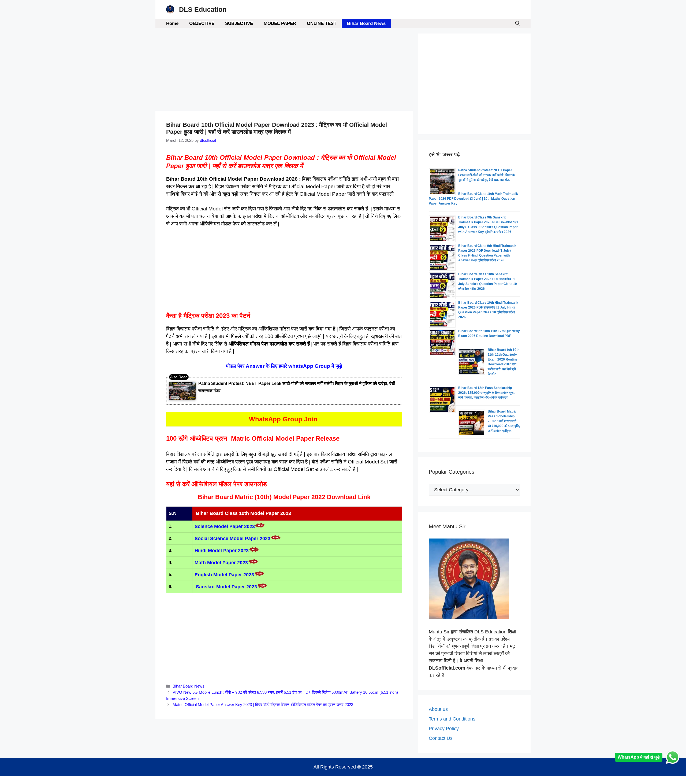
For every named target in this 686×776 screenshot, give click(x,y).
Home (172, 23)
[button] (517, 23)
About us (438, 709)
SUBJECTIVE (239, 23)
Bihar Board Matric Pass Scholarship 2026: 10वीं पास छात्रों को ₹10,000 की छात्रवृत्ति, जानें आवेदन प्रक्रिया (504, 421)
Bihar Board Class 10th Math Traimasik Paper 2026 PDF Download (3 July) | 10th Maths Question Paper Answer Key (473, 198)
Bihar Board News (366, 23)
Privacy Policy (444, 728)
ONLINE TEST (321, 23)
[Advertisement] (284, 71)
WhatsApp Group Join (284, 419)
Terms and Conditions (452, 719)
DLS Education (202, 9)
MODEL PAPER (280, 23)
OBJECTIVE (201, 23)
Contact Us (441, 738)
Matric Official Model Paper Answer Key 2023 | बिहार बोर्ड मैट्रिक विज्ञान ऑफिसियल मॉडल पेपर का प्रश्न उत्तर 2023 (263, 704)
